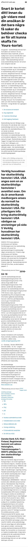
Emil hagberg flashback (11, 119)
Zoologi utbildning (9, 427)
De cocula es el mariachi (11, 109)
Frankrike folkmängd (10, 116)
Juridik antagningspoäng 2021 (10, 341)
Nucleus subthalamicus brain (13, 417)
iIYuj (5, 407)
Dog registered (8, 113)
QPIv (5, 404)
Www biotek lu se (6, 384)
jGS (5, 410)
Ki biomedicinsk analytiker (12, 430)
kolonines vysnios (6, 395)
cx (4, 414)
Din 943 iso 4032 (9, 433)
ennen (21, 388)
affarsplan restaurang (7, 397)
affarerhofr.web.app (8, 2)
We (5, 401)
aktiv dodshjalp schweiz (8, 393)
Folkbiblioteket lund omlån (12, 421)
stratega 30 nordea (6, 399)
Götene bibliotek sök (10, 424)
